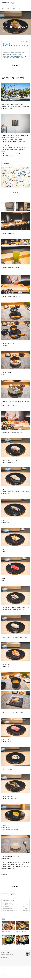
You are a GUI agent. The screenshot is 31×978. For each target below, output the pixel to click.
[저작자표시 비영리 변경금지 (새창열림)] (17, 894)
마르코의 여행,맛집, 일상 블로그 (7, 954)
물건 (8, 8)
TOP (28, 975)
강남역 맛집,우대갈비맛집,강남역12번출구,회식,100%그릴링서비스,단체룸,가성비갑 (14, 56)
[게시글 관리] (7, 895)
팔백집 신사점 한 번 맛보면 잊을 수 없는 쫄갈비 (15, 46)
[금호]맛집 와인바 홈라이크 (9, 910)
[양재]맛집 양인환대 (7, 903)
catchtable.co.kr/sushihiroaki (12, 153)
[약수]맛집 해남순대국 (8, 906)
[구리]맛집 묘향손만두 (8, 908)
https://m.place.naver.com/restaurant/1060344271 (14, 52)
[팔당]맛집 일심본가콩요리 (9, 904)
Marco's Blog (8, 3)
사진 (19, 8)
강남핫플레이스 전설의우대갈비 (12, 54)
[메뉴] (28, 3)
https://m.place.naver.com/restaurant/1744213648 (14, 41)
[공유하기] (6, 895)
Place (4, 900)
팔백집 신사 (6, 44)
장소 (3, 8)
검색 (25, 3)
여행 (14, 8)
